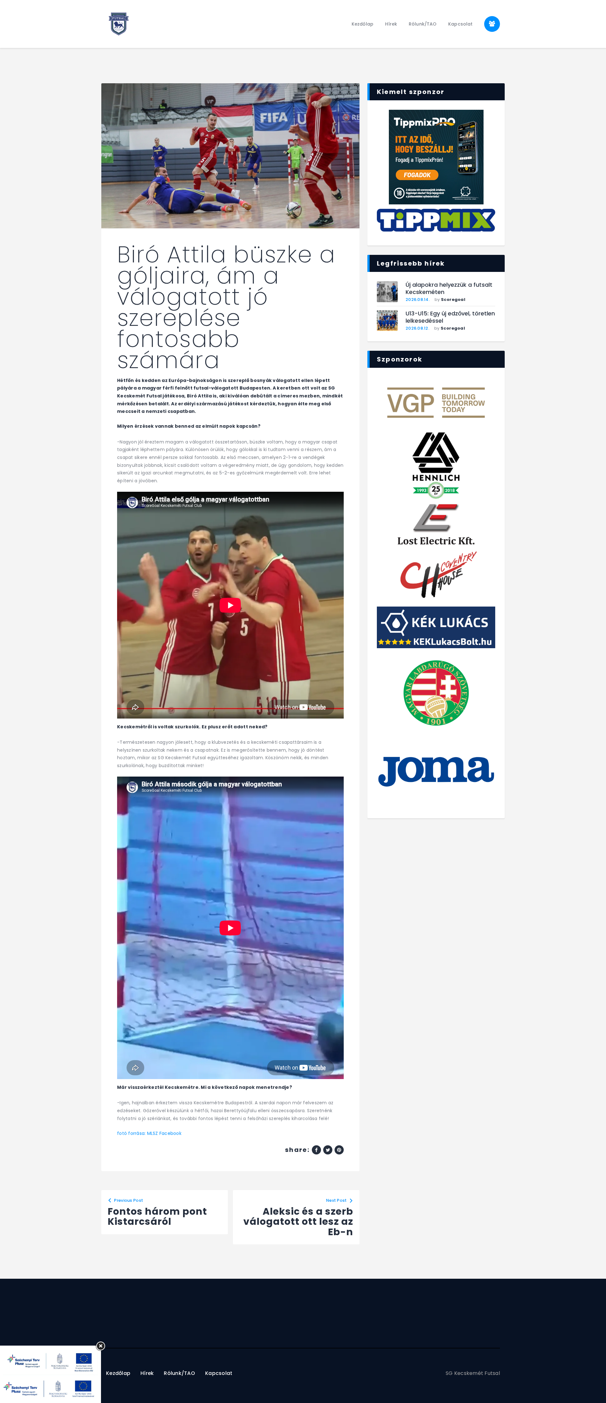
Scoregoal (453, 299)
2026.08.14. (418, 299)
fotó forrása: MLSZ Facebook (149, 1133)
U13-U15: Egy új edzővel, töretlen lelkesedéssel (450, 317)
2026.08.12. (417, 328)
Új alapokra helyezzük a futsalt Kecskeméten (449, 288)
